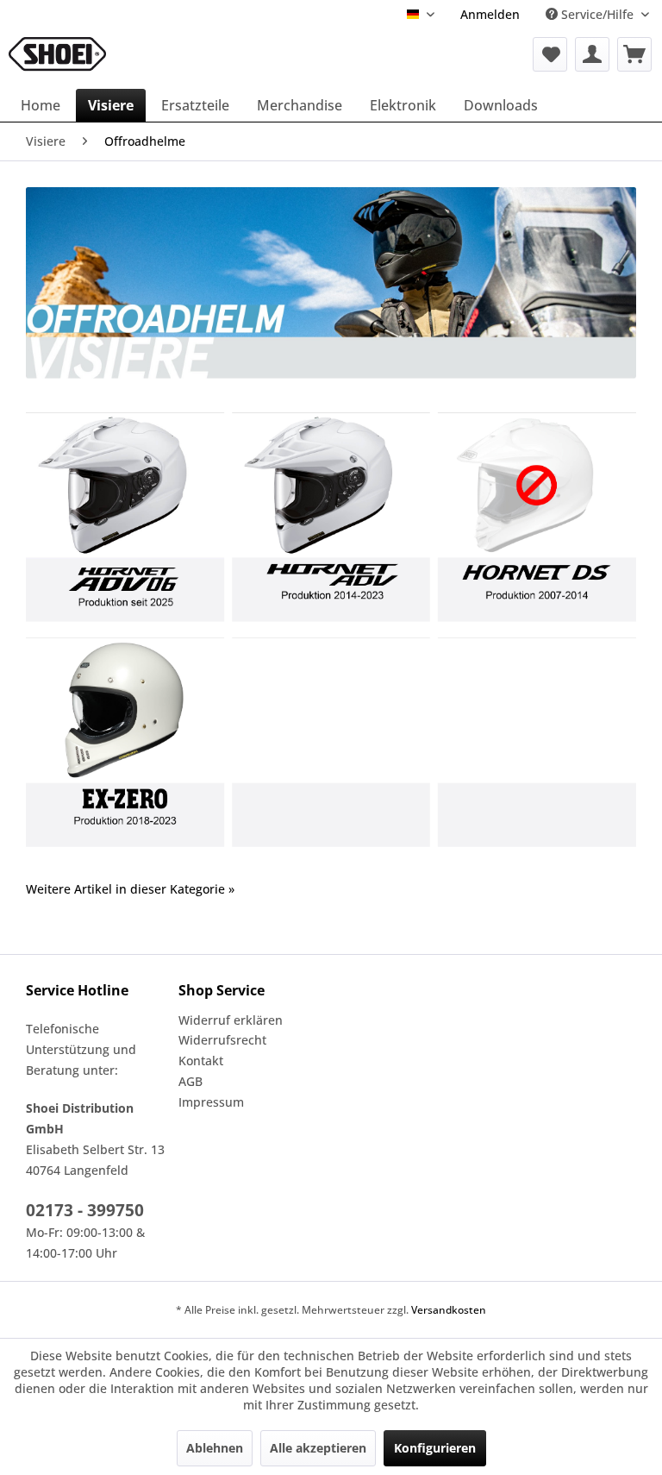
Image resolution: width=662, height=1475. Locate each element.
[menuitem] (490, 14)
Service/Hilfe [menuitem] (597, 14)
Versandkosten (448, 1309)
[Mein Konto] (592, 54)
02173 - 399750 (85, 1210)
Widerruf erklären (230, 1020)
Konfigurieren (435, 1448)
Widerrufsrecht (222, 1040)
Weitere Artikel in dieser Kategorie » (130, 889)
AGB (190, 1081)
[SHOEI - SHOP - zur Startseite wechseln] (57, 54)
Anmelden (490, 14)
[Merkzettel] (550, 54)
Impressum (211, 1102)
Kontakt (200, 1060)
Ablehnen (214, 1448)
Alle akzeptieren (318, 1448)
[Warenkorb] (634, 54)
